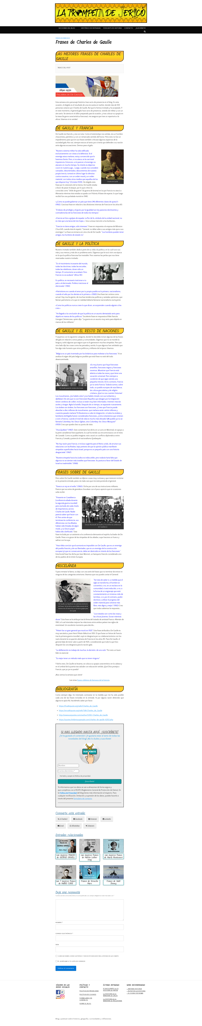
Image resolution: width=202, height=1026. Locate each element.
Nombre (59, 922)
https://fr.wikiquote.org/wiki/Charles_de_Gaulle (78, 706)
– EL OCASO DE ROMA (135, 993)
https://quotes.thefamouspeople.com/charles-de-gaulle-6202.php (86, 720)
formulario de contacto (83, 799)
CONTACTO (128, 28)
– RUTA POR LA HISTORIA (136, 991)
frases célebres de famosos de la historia (93, 680)
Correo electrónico (64, 933)
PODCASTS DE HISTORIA (112, 28)
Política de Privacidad (68, 793)
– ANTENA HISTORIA (134, 989)
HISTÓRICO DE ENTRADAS (91, 28)
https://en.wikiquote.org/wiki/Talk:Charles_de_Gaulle (80, 711)
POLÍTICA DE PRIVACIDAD (89, 991)
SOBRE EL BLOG (85, 1003)
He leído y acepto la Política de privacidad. (75, 776)
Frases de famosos (63, 38)
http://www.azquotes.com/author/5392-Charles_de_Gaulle (83, 715)
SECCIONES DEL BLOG (67, 28)
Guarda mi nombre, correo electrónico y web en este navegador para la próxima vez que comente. (88, 956)
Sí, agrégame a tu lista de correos (71, 961)
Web (57, 944)
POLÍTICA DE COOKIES (88, 994)
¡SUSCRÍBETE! (141, 28)
